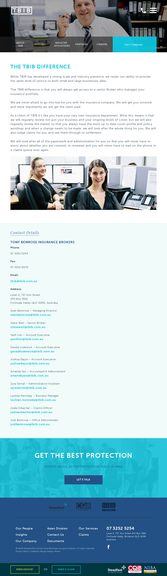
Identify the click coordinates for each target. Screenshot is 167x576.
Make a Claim (66, 569)
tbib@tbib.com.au (23, 281)
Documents (55, 541)
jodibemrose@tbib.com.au (30, 424)
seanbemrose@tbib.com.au (30, 315)
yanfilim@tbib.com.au (26, 339)
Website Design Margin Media (45, 551)
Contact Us (55, 534)
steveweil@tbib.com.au (27, 327)
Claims (84, 534)
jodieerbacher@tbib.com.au (31, 412)
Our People (24, 528)
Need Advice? (24, 569)
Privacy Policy (22, 551)
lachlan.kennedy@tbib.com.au (33, 400)
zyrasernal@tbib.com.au (28, 388)
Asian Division (57, 528)
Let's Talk (83, 479)
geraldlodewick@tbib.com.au (32, 351)
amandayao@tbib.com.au (29, 375)
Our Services (88, 528)
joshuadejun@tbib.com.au (30, 363)
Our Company (26, 541)
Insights (21, 534)
